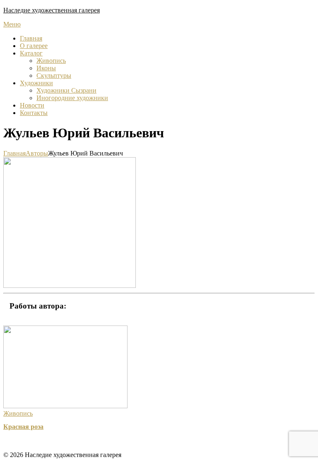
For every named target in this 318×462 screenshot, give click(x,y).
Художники (36, 82)
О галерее (34, 45)
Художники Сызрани (66, 90)
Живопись (51, 60)
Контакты (34, 112)
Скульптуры (53, 75)
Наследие (51, 10)
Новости (32, 105)
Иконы (46, 68)
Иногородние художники (72, 97)
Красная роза (23, 426)
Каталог (31, 53)
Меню (12, 24)
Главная (31, 38)
